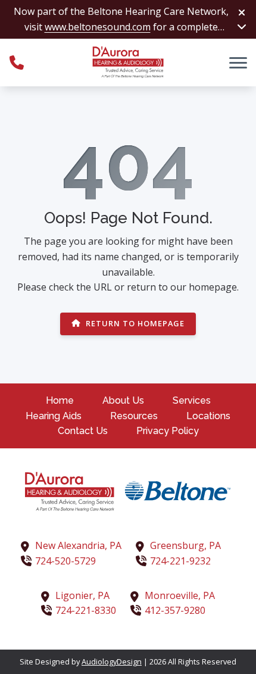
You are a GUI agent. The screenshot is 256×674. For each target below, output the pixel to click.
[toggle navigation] (238, 62)
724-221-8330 (85, 610)
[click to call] (17, 62)
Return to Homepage (135, 323)
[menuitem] (60, 400)
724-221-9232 (180, 560)
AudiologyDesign (112, 661)
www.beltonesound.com (98, 26)
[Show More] (241, 26)
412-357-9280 (175, 610)
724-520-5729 (65, 560)
